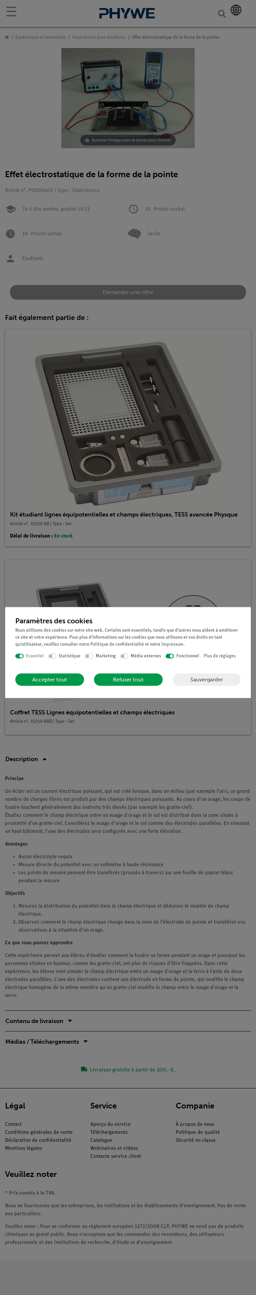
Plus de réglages (220, 656)
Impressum (172, 644)
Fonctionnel (187, 656)
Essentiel (35, 656)
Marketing (106, 656)
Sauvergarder (206, 679)
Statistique (69, 656)
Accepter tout (49, 679)
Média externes (146, 656)
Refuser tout (128, 679)
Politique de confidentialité (117, 644)
